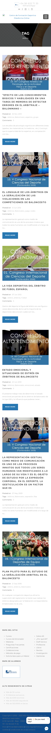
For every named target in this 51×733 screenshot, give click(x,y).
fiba (35, 496)
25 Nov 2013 (17, 114)
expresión (29, 496)
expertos (28, 117)
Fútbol (24, 298)
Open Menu (45, 16)
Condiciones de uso (18, 730)
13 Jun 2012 (16, 208)
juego (27, 211)
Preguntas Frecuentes (15, 645)
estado (37, 385)
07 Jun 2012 (16, 294)
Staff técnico (41, 642)
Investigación (41, 653)
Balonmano (20, 117)
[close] (48, 718)
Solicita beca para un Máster (17, 656)
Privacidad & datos (16, 727)
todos (33, 211)
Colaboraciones (12, 650)
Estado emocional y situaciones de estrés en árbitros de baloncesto (20, 373)
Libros (38, 648)
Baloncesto (19, 211)
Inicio (4, 727)
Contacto (31, 730)
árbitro (10, 298)
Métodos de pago (13, 653)
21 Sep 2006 (17, 584)
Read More (10, 141)
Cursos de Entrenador (15, 639)
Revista (39, 650)
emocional (29, 385)
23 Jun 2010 (16, 382)
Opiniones (40, 656)
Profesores (40, 645)
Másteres (9, 642)
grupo (35, 117)
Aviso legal (29, 727)
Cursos (9, 636)
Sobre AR (40, 636)
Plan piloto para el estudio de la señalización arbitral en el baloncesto (25, 575)
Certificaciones (12, 648)
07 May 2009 (17, 493)
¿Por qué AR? (42, 639)
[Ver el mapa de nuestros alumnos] (11, 672)
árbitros (10, 117)
